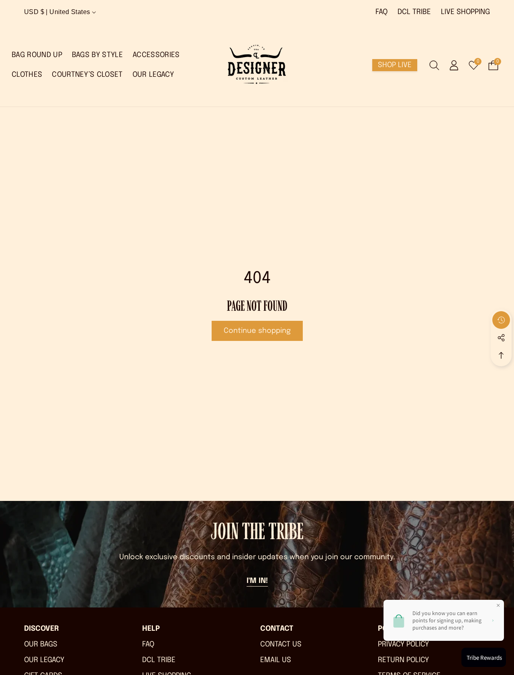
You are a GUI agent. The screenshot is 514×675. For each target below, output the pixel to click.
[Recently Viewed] (501, 320)
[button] (257, 581)
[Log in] (454, 65)
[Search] (434, 65)
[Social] (501, 338)
